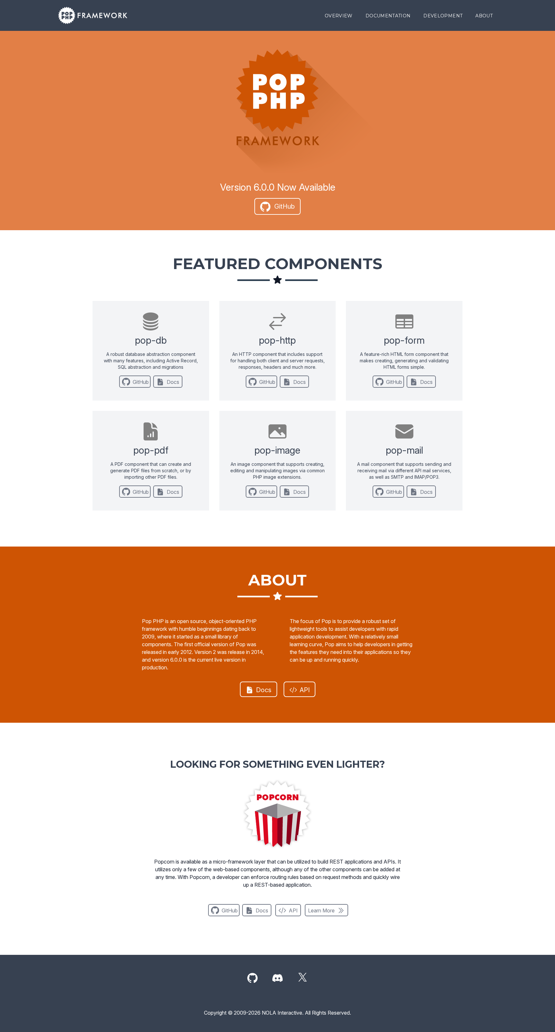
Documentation (388, 16)
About (484, 16)
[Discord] (277, 978)
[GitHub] (252, 978)
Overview (339, 16)
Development (443, 16)
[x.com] (303, 978)
